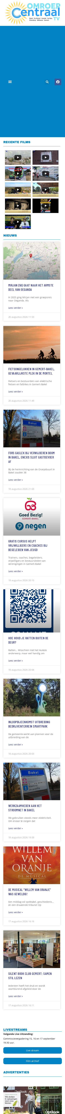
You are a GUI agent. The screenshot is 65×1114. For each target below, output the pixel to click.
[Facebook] (57, 82)
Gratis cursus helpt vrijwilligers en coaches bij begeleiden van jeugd (28, 545)
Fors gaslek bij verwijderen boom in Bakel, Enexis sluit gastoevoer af (31, 457)
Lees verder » (15, 307)
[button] (10, 81)
